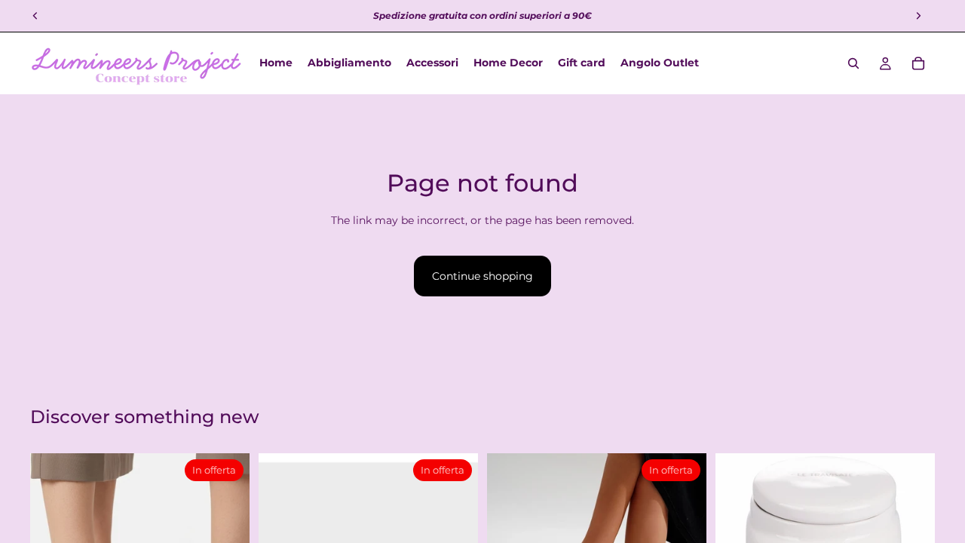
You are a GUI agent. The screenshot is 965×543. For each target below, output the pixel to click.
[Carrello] (918, 63)
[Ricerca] (853, 63)
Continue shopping (482, 276)
